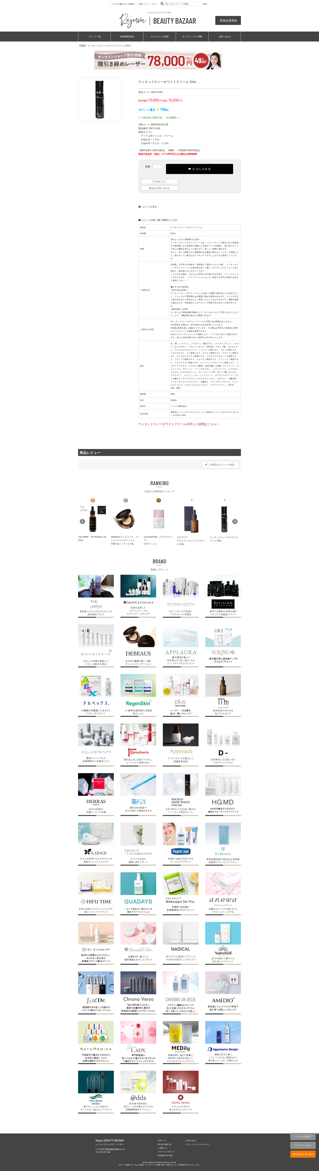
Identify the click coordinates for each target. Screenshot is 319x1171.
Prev (82, 521)
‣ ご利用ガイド (162, 1148)
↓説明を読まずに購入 (303, 1154)
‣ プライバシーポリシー (166, 1152)
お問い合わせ (225, 36)
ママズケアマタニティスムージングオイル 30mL (191, 540)
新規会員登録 (228, 20)
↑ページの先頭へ (303, 1136)
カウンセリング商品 (160, 36)
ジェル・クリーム (164, 135)
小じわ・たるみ (160, 143)
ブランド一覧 (95, 36)
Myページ (143, 4)
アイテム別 (146, 135)
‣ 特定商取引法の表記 (165, 1155)
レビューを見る (149, 206)
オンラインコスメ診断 (192, 36)
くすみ (155, 139)
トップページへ (303, 1145)
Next (235, 521)
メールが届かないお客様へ (124, 4)
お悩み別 (145, 139)
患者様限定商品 (127, 36)
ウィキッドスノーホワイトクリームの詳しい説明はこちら (177, 424)
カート (154, 4)
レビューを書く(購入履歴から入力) (159, 220)
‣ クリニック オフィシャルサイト (197, 1144)
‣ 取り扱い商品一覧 (164, 1144)
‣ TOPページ (161, 1140)
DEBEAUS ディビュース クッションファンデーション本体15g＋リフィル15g (125, 540)
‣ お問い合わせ (190, 1140)
